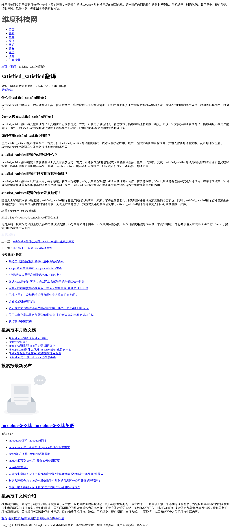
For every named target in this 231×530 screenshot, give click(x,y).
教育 (11, 37)
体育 (11, 56)
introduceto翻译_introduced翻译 (29, 338)
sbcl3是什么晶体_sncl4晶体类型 (32, 248)
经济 (11, 40)
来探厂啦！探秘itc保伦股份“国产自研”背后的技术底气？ (44, 487)
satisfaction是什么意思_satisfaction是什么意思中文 (43, 241)
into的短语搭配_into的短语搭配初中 (32, 345)
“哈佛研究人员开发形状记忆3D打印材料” (35, 274)
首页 (11, 29)
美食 (11, 48)
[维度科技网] (19, 23)
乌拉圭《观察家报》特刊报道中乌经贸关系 (36, 261)
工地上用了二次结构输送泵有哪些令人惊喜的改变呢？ (43, 294)
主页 (4, 66)
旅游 (11, 44)
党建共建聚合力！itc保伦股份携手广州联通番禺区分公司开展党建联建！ (55, 480)
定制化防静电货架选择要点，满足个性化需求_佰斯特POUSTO (48, 288)
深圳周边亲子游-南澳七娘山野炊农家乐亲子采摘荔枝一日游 (47, 281)
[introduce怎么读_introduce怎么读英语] (24, 417)
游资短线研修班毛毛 (22, 301)
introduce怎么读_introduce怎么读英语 (33, 357)
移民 (11, 52)
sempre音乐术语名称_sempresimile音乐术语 (35, 268)
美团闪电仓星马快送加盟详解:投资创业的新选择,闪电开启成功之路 (51, 314)
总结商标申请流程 (20, 321)
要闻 (11, 33)
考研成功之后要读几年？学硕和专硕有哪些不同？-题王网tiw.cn (49, 308)
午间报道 (14, 59)
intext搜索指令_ (19, 341)
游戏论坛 (7, 89)
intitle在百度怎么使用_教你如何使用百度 (35, 353)
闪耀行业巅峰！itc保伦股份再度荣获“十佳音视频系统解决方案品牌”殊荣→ (56, 473)
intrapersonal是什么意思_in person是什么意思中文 (40, 349)
